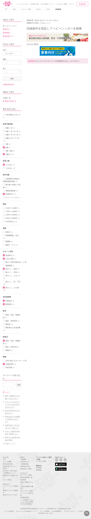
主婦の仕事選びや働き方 (26, 487)
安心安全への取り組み (10, 471)
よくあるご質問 (41, 461)
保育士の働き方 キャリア (26, 483)
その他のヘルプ (8, 443)
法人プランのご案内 (26, 491)
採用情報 (39, 470)
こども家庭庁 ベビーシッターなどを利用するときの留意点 (26, 502)
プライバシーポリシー (70, 511)
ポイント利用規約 (45, 511)
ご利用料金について (9, 473)
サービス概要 (7, 461)
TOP (6, 9)
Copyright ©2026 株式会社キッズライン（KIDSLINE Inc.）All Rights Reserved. (45, 508)
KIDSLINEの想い (8, 464)
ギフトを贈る (7, 480)
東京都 (38, 9)
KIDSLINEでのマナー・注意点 (10, 467)
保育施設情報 (24, 497)
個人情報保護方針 (56, 511)
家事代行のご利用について (10, 476)
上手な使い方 (24, 461)
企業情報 (39, 468)
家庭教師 (6, 32)
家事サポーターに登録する (10, 491)
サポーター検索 (26, 9)
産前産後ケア (8, 36)
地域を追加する (10, 101)
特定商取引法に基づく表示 (45, 513)
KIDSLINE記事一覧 (26, 477)
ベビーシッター (11, 26)
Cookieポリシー (82, 511)
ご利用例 (23, 459)
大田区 (48, 9)
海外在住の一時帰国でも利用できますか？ (12, 419)
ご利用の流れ (24, 464)
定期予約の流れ (25, 466)
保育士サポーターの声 (10, 495)
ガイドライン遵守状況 (26, 494)
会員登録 (31, 61)
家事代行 (6, 29)
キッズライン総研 (26, 475)
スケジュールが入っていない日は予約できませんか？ (12, 404)
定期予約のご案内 (26, 469)
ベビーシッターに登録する (10, 487)
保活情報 (23, 480)
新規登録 (82, 4)
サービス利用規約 (9, 511)
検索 (14, 9)
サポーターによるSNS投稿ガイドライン (27, 511)
